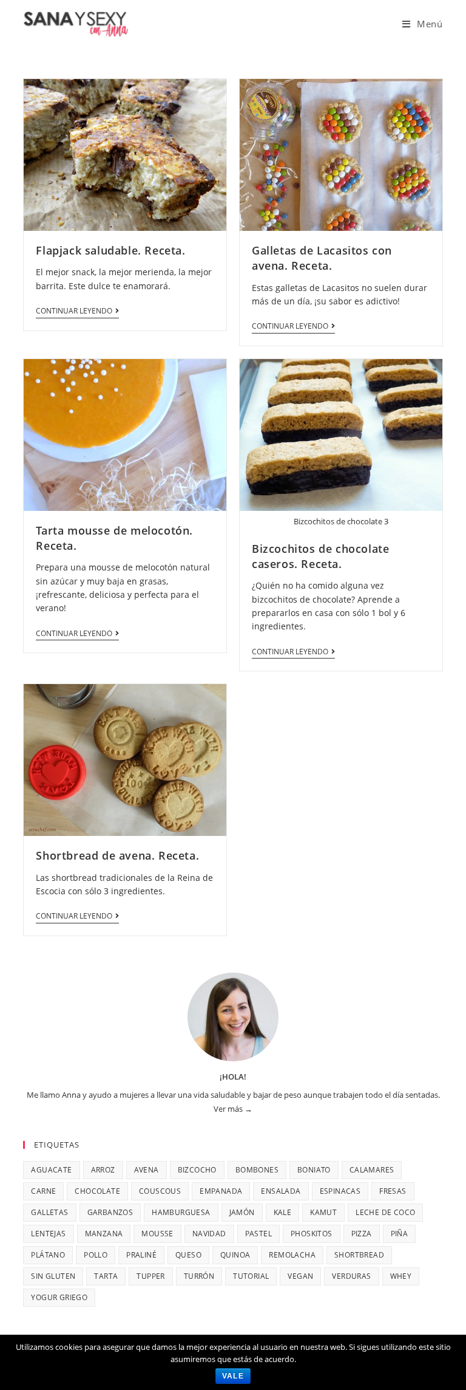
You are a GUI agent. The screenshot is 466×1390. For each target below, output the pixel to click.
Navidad (209, 1233)
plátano (48, 1255)
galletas (49, 1212)
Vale (233, 1376)
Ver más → (233, 1108)
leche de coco (385, 1212)
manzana (104, 1233)
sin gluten (53, 1276)
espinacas (340, 1191)
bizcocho (197, 1170)
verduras (351, 1276)
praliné (141, 1255)
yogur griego (59, 1297)
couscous (160, 1191)
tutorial (251, 1276)
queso (188, 1255)
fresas (392, 1191)
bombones (257, 1170)
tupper (150, 1276)
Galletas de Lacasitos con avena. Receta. (322, 258)
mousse (157, 1233)
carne (43, 1191)
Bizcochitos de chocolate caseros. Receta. (320, 556)
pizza (361, 1233)
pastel (258, 1233)
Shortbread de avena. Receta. (117, 855)
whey (401, 1276)
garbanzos (110, 1212)
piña (399, 1233)
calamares (372, 1170)
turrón (199, 1276)
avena (146, 1170)
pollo (95, 1255)
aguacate (51, 1170)
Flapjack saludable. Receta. (110, 250)
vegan (300, 1276)
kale (283, 1212)
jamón (242, 1212)
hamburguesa (181, 1212)
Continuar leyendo (74, 311)
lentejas (48, 1233)
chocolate (97, 1191)
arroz (103, 1170)
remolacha (292, 1255)
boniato (314, 1170)
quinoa (235, 1255)
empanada (221, 1191)
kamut (323, 1212)
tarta (106, 1276)
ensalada (280, 1191)
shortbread (359, 1255)
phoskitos (312, 1233)
